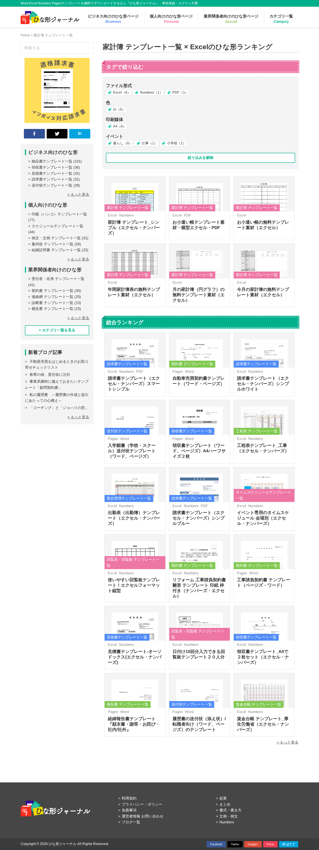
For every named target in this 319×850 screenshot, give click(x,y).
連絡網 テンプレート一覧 (52, 297)
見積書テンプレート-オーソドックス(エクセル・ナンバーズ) (134, 657)
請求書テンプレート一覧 (52, 179)
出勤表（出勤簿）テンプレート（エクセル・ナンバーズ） (134, 518)
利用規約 (129, 798)
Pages (178, 372)
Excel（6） (122, 92)
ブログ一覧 (131, 822)
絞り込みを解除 (201, 158)
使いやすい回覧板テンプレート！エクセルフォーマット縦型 (134, 585)
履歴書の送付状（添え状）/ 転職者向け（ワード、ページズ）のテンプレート (199, 724)
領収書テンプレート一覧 (52, 167)
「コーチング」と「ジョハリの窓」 (59, 408)
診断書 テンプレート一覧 (52, 303)
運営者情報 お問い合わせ (142, 816)
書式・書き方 (230, 810)
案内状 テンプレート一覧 (52, 244)
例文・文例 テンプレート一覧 (56, 238)
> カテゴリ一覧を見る (57, 330)
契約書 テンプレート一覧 (52, 291)
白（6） (119, 109)
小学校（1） (176, 143)
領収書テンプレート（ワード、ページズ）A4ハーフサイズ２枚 (199, 451)
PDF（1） (180, 92)
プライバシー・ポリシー (142, 804)
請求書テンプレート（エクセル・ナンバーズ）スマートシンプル (134, 383)
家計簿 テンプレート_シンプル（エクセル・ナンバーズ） (134, 227)
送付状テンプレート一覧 (52, 185)
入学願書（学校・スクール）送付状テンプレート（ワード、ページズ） (132, 451)
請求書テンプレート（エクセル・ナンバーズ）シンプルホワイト (263, 383)
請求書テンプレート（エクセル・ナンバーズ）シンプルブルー (199, 518)
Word (189, 372)
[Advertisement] (57, 469)
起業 (223, 798)
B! (80, 134)
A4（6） (119, 126)
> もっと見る (287, 742)
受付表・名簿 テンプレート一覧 (58, 279)
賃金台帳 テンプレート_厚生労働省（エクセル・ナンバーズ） (263, 724)
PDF (187, 215)
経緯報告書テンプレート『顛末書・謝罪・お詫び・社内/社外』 (134, 724)
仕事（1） (150, 143)
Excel (112, 215)
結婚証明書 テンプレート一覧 (56, 250)
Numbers (126, 215)
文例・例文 (228, 816)
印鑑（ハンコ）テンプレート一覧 (59, 214)
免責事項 (129, 810)
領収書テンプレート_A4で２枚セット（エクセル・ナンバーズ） (263, 657)
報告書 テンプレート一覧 (52, 309)
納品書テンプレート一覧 (52, 161)
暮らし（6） (122, 143)
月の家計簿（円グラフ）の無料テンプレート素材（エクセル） (199, 295)
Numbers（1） (151, 92)
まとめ (224, 804)
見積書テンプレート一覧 (52, 173)
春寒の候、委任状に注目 (50, 375)
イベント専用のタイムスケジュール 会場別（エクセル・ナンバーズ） (263, 518)
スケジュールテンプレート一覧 (57, 226)
